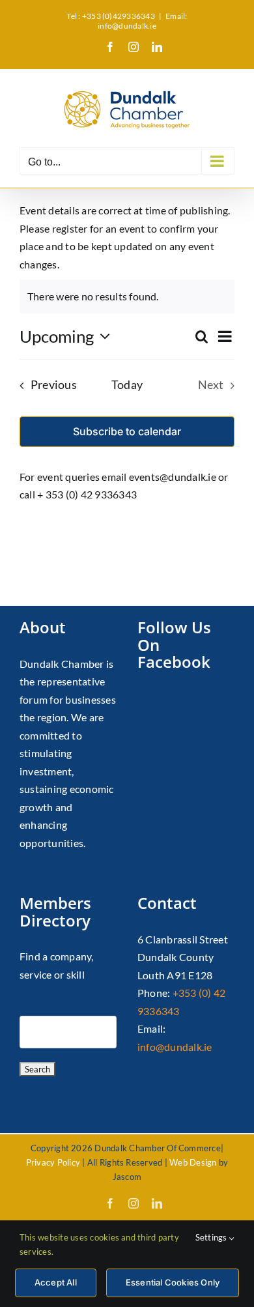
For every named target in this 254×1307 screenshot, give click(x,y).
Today (127, 385)
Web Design (192, 1162)
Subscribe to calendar (127, 431)
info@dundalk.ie (174, 1047)
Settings (212, 1237)
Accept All (56, 1282)
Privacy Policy (53, 1162)
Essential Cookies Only (172, 1282)
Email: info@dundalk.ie (142, 21)
